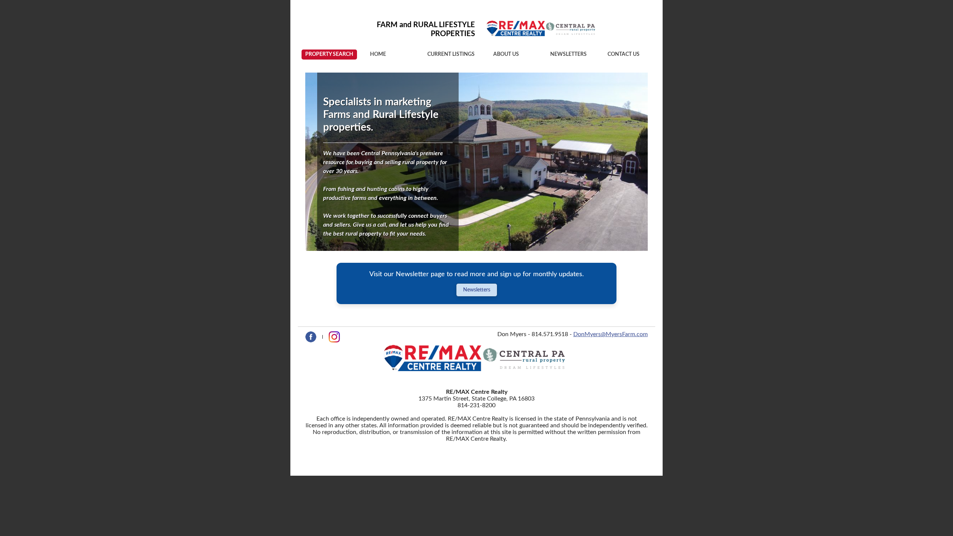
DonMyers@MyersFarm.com (610, 334)
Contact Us (624, 54)
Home (378, 54)
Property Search (329, 54)
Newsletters (568, 54)
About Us (506, 54)
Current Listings (451, 54)
